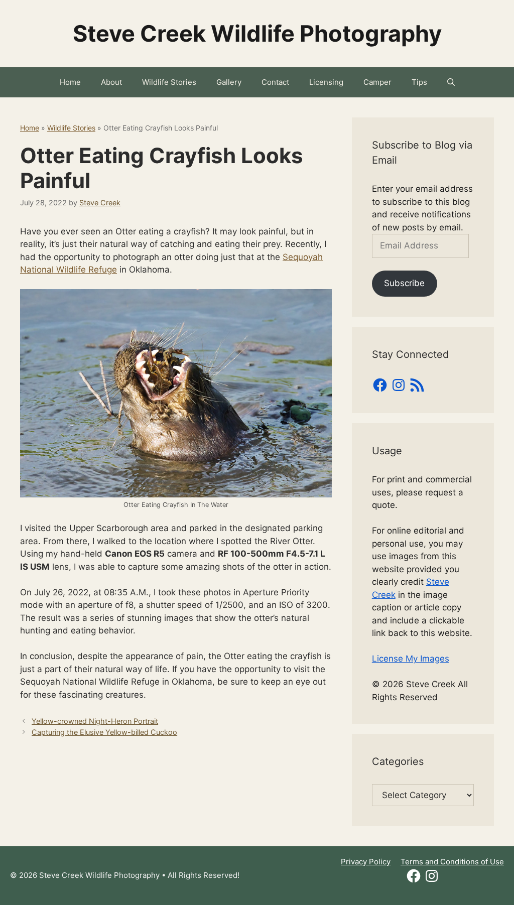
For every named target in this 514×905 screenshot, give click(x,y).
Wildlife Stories (169, 82)
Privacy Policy (366, 861)
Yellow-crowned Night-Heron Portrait (95, 721)
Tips (419, 82)
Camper (377, 82)
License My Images (410, 659)
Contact (275, 82)
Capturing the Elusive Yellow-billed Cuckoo (104, 732)
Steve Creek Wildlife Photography (257, 33)
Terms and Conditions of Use (452, 861)
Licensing (326, 82)
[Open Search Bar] (451, 82)
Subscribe (404, 283)
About (111, 82)
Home (70, 82)
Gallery (228, 82)
